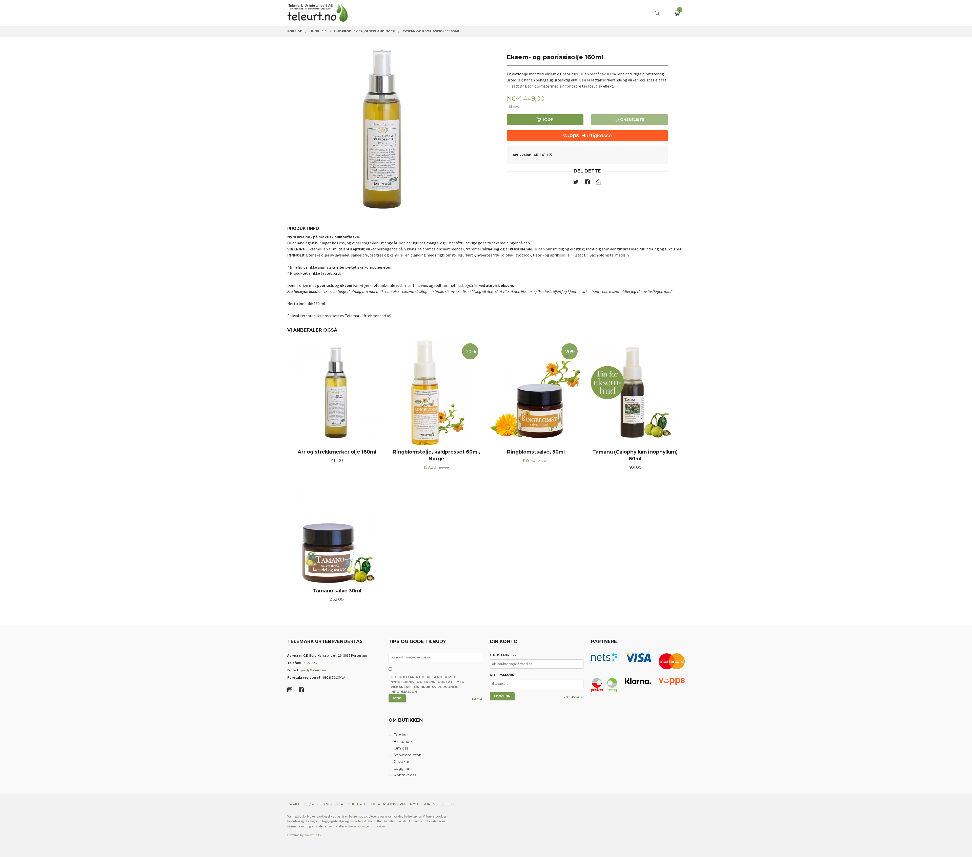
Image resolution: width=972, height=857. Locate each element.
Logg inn (402, 768)
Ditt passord (502, 675)
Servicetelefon (407, 755)
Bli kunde (403, 741)
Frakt (293, 804)
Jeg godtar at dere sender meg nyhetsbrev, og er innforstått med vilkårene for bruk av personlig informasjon (427, 684)
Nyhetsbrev (423, 804)
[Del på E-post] (598, 182)
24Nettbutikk (312, 835)
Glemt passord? (573, 696)
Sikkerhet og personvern (376, 804)
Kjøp (548, 119)
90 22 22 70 (311, 662)
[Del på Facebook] (587, 182)
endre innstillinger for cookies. (365, 826)
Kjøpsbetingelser (323, 804)
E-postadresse (504, 655)
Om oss (401, 748)
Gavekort (402, 761)
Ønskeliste (631, 119)
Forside (401, 734)
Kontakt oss (405, 775)
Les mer (477, 698)
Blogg (447, 804)
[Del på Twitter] (575, 182)
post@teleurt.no (313, 670)
